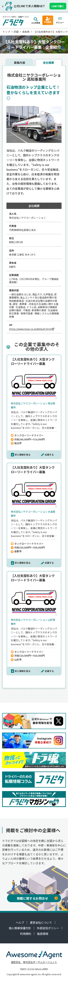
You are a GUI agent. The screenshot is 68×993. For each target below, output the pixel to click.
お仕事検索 (35, 22)
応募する (49, 454)
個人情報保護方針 (20, 928)
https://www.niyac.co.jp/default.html (30, 329)
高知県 (26, 31)
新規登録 (47, 22)
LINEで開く (58, 6)
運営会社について (41, 922)
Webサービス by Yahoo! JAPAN (34, 968)
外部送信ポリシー (48, 928)
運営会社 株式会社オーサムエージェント (34, 962)
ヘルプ (20, 922)
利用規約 (25, 934)
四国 (16, 31)
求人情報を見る (23, 454)
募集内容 (19, 62)
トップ (6, 31)
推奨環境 (42, 934)
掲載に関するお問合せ (32, 898)
